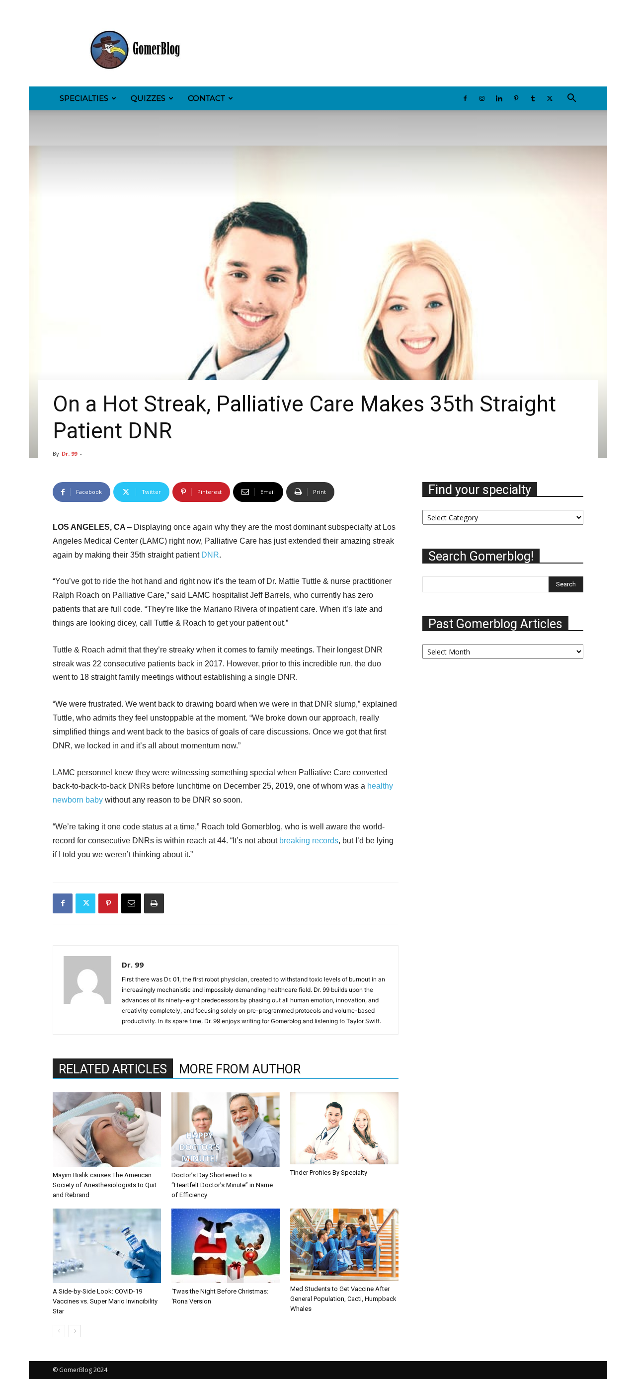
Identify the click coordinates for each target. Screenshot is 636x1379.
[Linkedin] (92, 7)
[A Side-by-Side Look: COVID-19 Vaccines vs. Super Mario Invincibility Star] (107, 1246)
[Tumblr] (125, 7)
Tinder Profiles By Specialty (328, 1172)
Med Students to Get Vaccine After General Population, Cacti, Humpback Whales (343, 1298)
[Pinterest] (109, 7)
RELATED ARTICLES (113, 1069)
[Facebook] (60, 7)
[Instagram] (76, 7)
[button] (571, 99)
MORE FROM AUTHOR (240, 1069)
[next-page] (75, 1331)
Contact (206, 98)
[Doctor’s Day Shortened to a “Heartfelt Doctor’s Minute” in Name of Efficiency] (225, 1129)
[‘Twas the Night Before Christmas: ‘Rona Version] (225, 1246)
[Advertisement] (402, 50)
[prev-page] (59, 1331)
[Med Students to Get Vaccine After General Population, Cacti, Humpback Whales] (344, 1245)
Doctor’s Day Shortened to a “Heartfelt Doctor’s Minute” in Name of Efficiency (222, 1185)
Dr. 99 (69, 453)
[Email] (131, 903)
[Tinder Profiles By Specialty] (344, 1128)
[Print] (154, 903)
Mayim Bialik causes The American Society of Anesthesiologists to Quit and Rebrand (105, 1185)
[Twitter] (142, 7)
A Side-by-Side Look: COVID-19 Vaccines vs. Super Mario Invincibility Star (105, 1301)
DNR (210, 555)
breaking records (308, 840)
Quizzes (148, 98)
